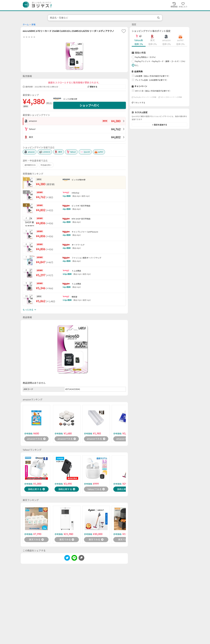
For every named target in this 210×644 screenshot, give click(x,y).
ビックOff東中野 (70, 99)
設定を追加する (160, 125)
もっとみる (28, 309)
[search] (158, 18)
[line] (74, 558)
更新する (93, 87)
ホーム (26, 24)
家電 (33, 24)
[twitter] (67, 558)
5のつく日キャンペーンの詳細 (171, 97)
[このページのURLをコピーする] (81, 558)
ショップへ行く (90, 105)
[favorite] (124, 31)
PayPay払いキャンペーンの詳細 (145, 97)
